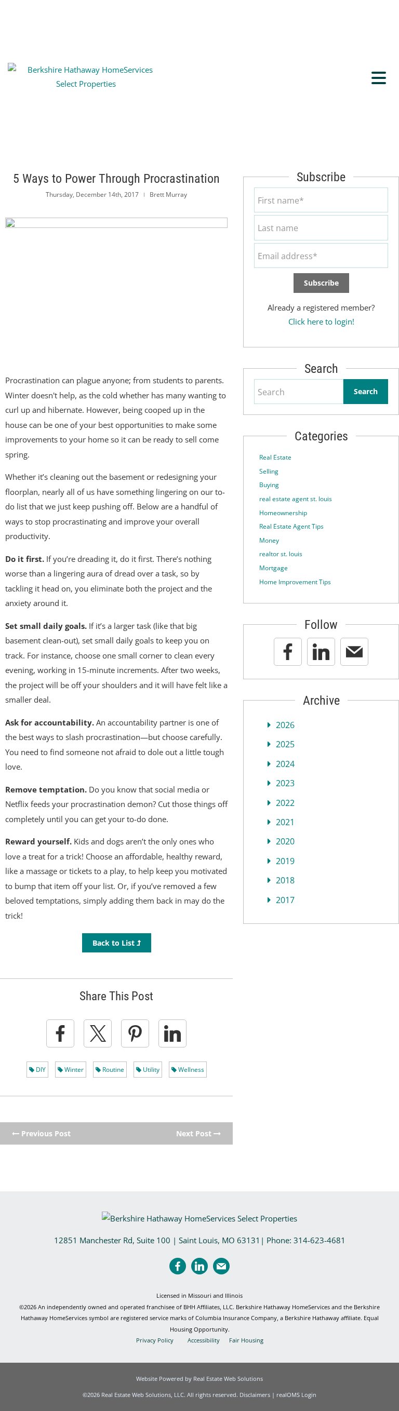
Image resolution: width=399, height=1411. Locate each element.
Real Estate (275, 457)
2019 (285, 861)
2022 (285, 803)
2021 (285, 822)
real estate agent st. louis (295, 498)
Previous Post (45, 1133)
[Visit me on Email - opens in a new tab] (354, 652)
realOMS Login (296, 1395)
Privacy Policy (155, 1340)
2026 (285, 725)
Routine (112, 1069)
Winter (73, 1069)
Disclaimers (255, 1395)
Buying (269, 484)
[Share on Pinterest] (135, 1033)
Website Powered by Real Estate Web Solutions (199, 1378)
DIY (40, 1069)
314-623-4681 (319, 1240)
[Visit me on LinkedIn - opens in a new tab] (321, 652)
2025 (285, 744)
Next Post (195, 1133)
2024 (285, 764)
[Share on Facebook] (60, 1033)
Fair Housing (246, 1340)
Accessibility (204, 1340)
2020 (285, 841)
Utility (150, 1069)
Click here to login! (321, 321)
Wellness (190, 1069)
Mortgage (273, 567)
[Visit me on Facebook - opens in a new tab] (288, 652)
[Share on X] (98, 1033)
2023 (285, 783)
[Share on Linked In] (172, 1033)
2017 (285, 900)
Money (269, 540)
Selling (268, 471)
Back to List (114, 943)
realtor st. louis (280, 553)
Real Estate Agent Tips (291, 526)
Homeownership (283, 512)
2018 (285, 880)
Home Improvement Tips (295, 581)
